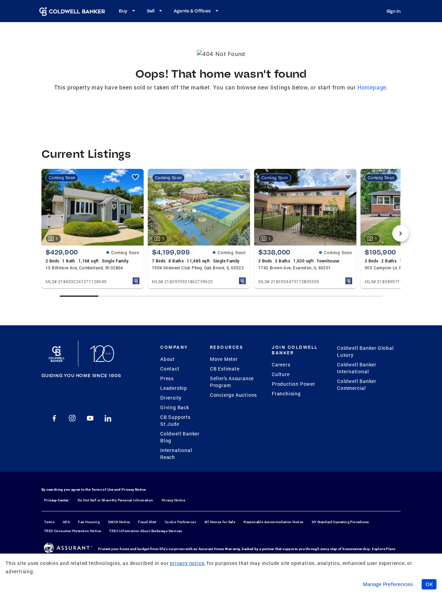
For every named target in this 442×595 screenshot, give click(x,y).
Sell (150, 10)
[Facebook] (54, 418)
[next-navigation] (400, 233)
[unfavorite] (135, 177)
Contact (170, 368)
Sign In (393, 11)
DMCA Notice (119, 522)
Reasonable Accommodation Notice (273, 522)
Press (167, 378)
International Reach (176, 453)
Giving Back (174, 407)
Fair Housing (89, 522)
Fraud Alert (147, 522)
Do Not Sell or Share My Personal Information (115, 500)
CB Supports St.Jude (175, 420)
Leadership (173, 388)
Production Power (293, 384)
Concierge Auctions (233, 395)
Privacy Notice (134, 489)
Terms (49, 522)
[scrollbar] (221, 296)
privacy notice (187, 563)
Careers (281, 364)
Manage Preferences (388, 584)
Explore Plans (383, 549)
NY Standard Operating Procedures (340, 522)
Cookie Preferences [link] (180, 522)
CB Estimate (225, 368)
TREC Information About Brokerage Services (145, 531)
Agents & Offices (192, 10)
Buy (123, 10)
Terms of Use (103, 489)
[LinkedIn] (108, 418)
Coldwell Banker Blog (180, 437)
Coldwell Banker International (356, 368)
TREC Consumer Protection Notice (72, 531)
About (167, 359)
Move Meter (224, 359)
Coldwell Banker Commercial (356, 384)
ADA (66, 522)
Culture (281, 374)
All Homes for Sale (219, 522)
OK (429, 584)
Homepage (371, 87)
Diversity (171, 397)
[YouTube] (90, 418)
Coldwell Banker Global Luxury (365, 351)
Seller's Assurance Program (232, 381)
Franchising (286, 393)
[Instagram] (72, 418)
